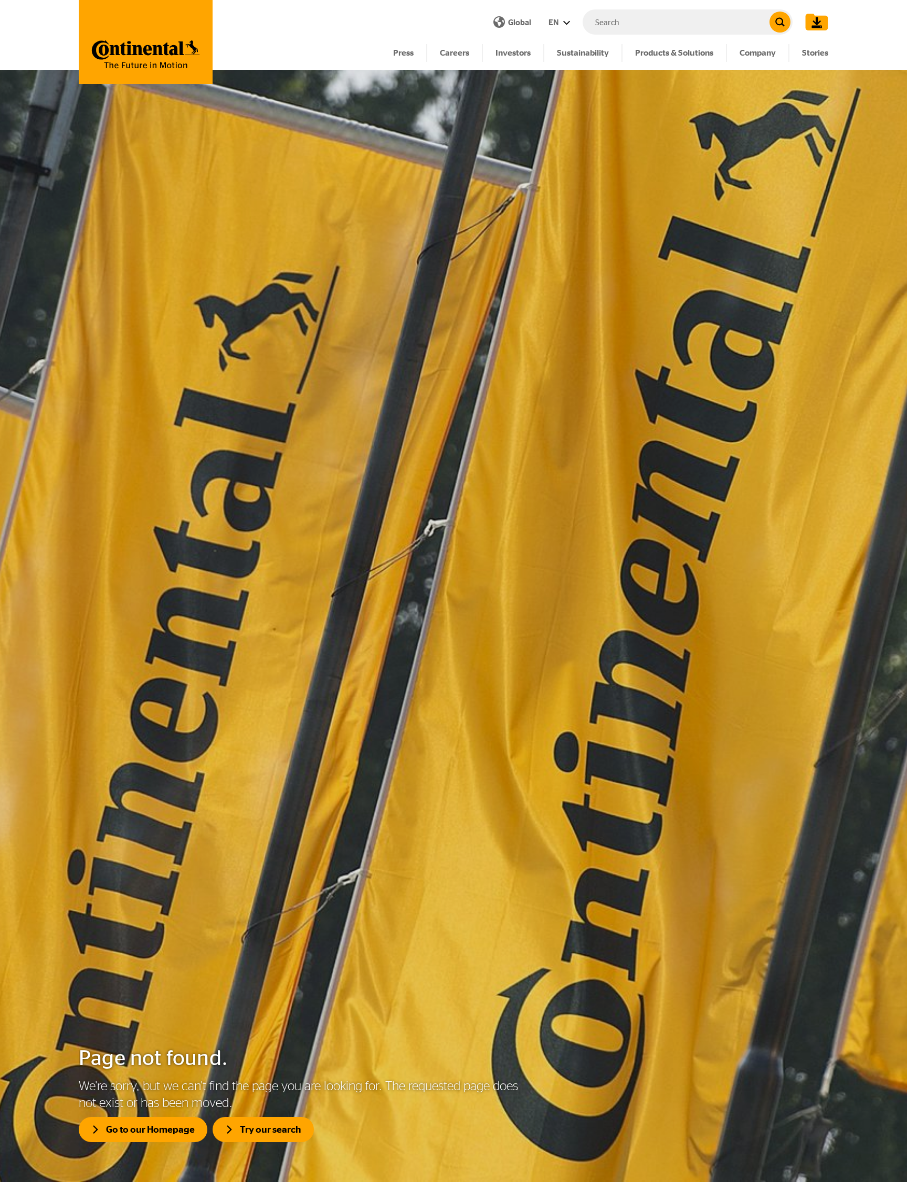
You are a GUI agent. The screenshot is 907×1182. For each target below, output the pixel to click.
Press (403, 53)
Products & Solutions (674, 53)
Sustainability (583, 53)
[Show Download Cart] (814, 22)
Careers (454, 53)
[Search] (779, 22)
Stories (815, 53)
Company (758, 53)
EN (554, 22)
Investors (513, 53)
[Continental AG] (146, 42)
